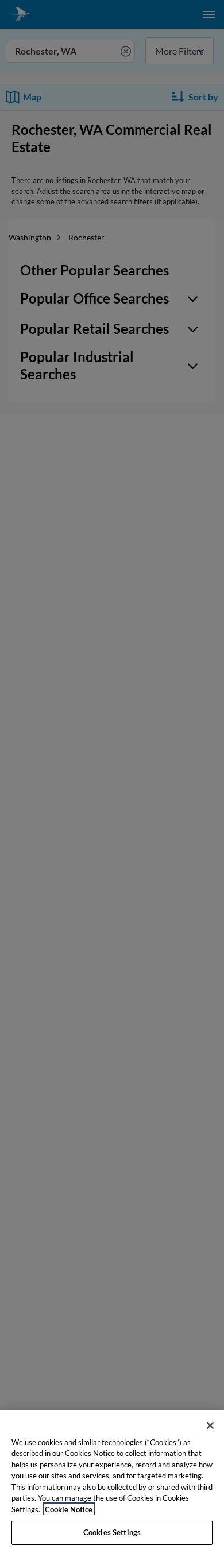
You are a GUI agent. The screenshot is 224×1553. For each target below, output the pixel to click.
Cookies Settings (112, 1532)
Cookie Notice (68, 1509)
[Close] (210, 1425)
